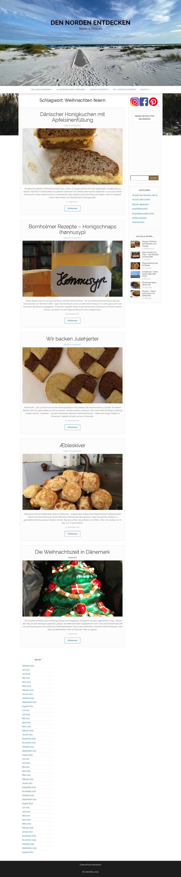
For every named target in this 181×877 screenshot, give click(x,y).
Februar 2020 (28, 828)
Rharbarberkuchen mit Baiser (150, 264)
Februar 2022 (27, 730)
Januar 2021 (27, 783)
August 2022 (27, 706)
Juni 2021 (26, 763)
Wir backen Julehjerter (72, 339)
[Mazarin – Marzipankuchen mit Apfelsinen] (135, 293)
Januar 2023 (27, 694)
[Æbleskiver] (72, 482)
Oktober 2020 (28, 795)
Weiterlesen (72, 208)
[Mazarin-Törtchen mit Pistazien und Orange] (135, 244)
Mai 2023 (26, 678)
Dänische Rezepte (99, 89)
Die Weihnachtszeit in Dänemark (72, 552)
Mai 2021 (25, 767)
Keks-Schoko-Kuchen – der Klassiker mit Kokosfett (150, 254)
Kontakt (144, 89)
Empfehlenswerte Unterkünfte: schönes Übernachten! (143, 217)
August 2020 (27, 803)
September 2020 (29, 799)
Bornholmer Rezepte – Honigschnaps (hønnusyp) (72, 229)
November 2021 (29, 743)
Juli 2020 (26, 807)
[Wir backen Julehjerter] (72, 375)
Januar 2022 (27, 735)
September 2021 (29, 751)
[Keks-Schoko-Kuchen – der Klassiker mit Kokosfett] (135, 255)
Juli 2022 (26, 710)
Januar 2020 (27, 832)
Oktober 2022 (28, 698)
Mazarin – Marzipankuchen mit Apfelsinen (149, 293)
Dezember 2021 (29, 739)
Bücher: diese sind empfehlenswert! (140, 206)
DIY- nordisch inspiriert (124, 89)
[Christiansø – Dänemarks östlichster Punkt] (135, 274)
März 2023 (26, 686)
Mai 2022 (26, 718)
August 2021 (27, 755)
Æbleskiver (72, 445)
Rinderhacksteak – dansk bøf (149, 283)
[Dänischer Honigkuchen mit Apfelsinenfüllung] (72, 156)
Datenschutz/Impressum (90, 865)
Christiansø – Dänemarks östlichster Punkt (150, 274)
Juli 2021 (25, 759)
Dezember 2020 (29, 787)
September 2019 (29, 848)
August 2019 (27, 852)
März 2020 (26, 824)
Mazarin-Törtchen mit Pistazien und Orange (149, 243)
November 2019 (29, 840)
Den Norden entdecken (91, 22)
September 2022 (29, 702)
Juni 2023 (26, 674)
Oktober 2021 (28, 747)
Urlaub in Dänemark (41, 89)
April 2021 (26, 771)
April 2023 (26, 682)
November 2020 (29, 791)
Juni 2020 (26, 811)
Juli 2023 (26, 670)
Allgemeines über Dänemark (71, 89)
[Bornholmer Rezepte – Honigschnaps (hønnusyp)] (72, 268)
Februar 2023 (27, 690)
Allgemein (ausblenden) (72, 125)
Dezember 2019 (29, 836)
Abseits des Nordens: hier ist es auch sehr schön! (145, 197)
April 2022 (26, 722)
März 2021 (26, 775)
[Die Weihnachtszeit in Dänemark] (72, 588)
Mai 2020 (26, 816)
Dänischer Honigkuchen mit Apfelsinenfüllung (72, 117)
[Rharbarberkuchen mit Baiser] (135, 266)
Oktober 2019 (28, 844)
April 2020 (26, 820)
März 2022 (26, 726)
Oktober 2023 (28, 666)
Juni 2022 (26, 714)
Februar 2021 (27, 779)
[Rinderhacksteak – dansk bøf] (135, 285)
